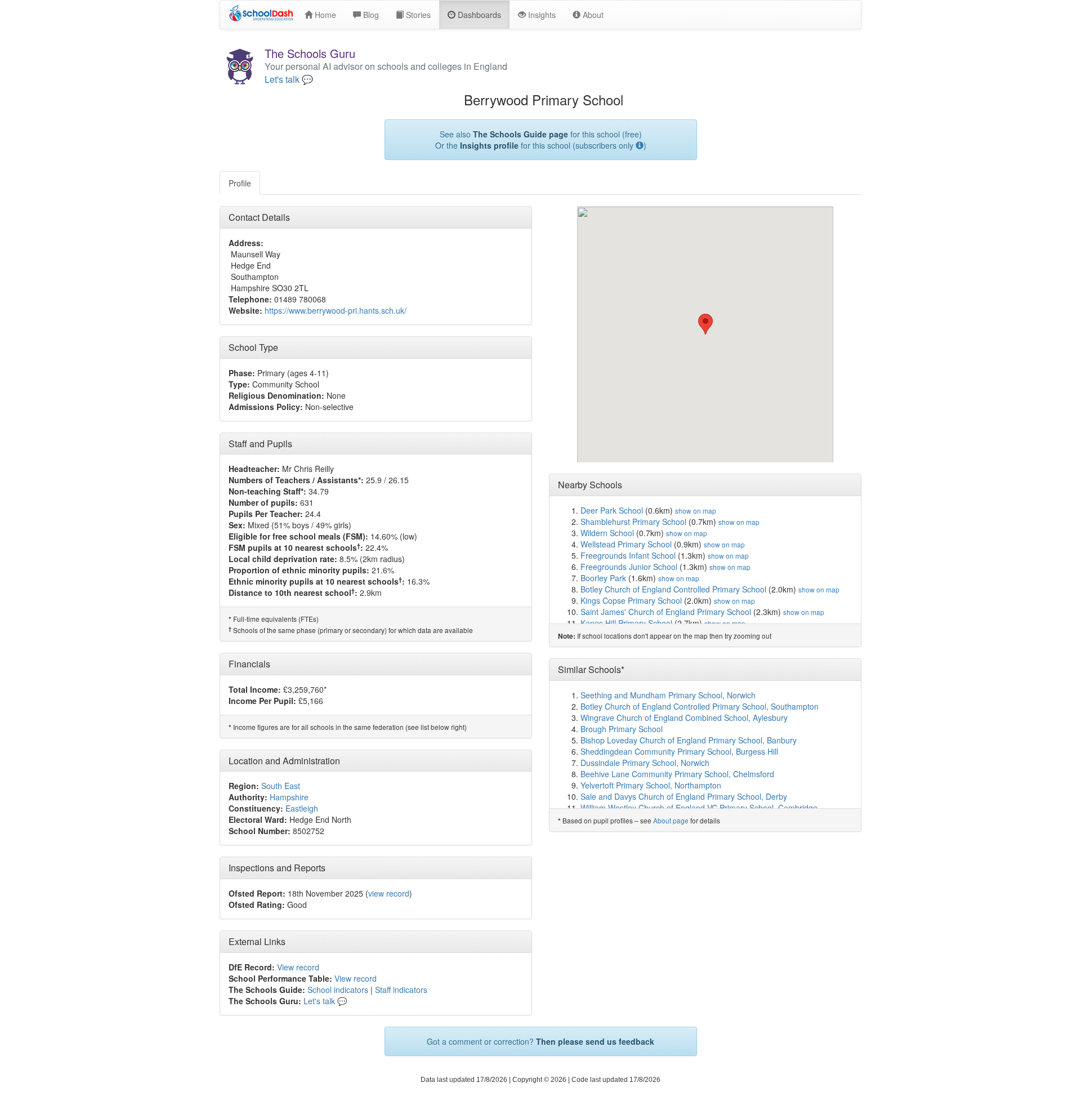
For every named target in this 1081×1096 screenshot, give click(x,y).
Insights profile (489, 145)
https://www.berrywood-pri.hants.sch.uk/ (336, 310)
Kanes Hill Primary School (626, 623)
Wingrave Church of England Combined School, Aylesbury (684, 717)
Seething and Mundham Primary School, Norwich (668, 695)
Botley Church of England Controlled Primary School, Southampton (699, 706)
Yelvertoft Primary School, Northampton (650, 785)
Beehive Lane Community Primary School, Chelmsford (677, 773)
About (592, 14)
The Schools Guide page (520, 134)
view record (388, 893)
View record (298, 967)
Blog (370, 14)
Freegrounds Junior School (628, 566)
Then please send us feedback (595, 1041)
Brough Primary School (621, 728)
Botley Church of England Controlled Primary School (673, 589)
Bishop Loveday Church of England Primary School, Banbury (688, 740)
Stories (417, 14)
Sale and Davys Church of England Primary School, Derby (683, 796)
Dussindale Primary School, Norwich (644, 762)
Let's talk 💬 (289, 79)
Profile (240, 183)
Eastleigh (301, 808)
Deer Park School (611, 510)
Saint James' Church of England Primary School (665, 611)
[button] (705, 324)
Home (324, 14)
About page (671, 820)
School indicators (337, 989)
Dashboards (478, 14)
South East (280, 785)
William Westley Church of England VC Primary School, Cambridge (699, 807)
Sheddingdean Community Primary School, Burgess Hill (679, 751)
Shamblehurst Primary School (633, 521)
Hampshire (289, 797)
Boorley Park (603, 577)
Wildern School (607, 532)
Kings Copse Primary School (631, 600)
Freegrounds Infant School (628, 555)
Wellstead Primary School (626, 544)
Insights (541, 14)
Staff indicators (401, 989)
